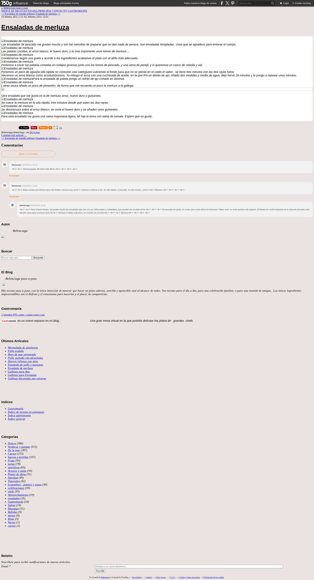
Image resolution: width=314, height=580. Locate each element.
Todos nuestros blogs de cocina (200, 3)
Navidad (13, 477)
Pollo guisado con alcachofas (25, 357)
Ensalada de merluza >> (47, 13)
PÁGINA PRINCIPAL (40, 10)
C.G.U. (172, 577)
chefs (11, 491)
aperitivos (14, 467)
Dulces (12, 443)
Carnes (12, 453)
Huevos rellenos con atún (23, 361)
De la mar (35, 132)
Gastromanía (15, 408)
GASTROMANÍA (77, 10)
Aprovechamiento (18, 494)
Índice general (16, 418)
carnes (12, 525)
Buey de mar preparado (22, 354)
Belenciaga (105, 577)
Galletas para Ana (19, 371)
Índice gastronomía (19, 415)
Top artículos (137, 577)
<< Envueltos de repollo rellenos (18, 13)
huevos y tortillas (18, 457)
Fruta (11, 460)
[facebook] (222, 3)
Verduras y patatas (19, 446)
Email (4, 566)
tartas (11, 464)
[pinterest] (233, 3)
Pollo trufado (16, 351)
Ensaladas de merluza (35, 27)
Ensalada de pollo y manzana (25, 364)
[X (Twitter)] (227, 3)
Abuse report (161, 577)
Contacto (148, 577)
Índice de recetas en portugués (26, 412)
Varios (11, 522)
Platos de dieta (17, 474)
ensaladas (14, 498)
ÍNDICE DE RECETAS (14, 10)
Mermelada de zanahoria (23, 347)
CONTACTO (59, 10)
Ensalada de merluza (20, 368)
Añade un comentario (28, 154)
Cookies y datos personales (189, 577)
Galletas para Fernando (22, 375)
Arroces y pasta (17, 470)
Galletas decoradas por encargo (27, 378)
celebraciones (16, 488)
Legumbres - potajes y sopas (25, 484)
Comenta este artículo (12, 135)
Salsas (11, 505)
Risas (11, 518)
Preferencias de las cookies (213, 577)
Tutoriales (14, 481)
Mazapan (13, 508)
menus (11, 515)
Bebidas (12, 512)
